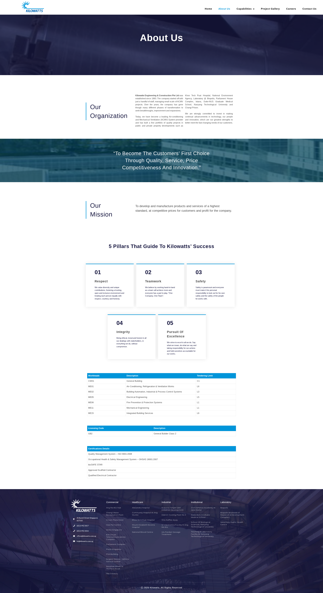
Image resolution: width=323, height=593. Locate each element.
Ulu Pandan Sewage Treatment (171, 533)
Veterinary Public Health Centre (231, 523)
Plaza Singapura (113, 549)
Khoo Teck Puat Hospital (143, 520)
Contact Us (309, 8)
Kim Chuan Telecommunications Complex (116, 537)
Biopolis (224, 508)
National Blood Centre (142, 532)
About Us (224, 8)
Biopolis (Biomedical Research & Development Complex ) (232, 515)
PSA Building (112, 554)
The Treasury (112, 574)
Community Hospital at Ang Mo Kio (145, 514)
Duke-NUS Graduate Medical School (200, 516)
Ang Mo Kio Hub (113, 508)
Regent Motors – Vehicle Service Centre (117, 560)
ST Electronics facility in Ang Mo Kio (175, 526)
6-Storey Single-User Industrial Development (173, 509)
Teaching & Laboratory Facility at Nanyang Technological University (202, 534)
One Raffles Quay (170, 520)
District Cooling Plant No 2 (174, 515)
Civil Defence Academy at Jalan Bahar (203, 509)
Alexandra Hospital (141, 508)
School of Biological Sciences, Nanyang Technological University (202, 524)
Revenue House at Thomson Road (114, 567)
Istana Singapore (114, 530)
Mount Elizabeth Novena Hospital (143, 526)
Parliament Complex (115, 544)
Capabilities (244, 8)
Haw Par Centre (113, 525)
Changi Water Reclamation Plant (114, 514)
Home (208, 8)
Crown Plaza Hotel (115, 520)
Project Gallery (270, 8)
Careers (291, 8)
